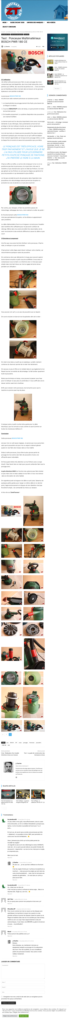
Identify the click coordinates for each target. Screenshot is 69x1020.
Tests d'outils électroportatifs (17, 34)
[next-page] (5, 808)
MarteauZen (50, 136)
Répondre (10, 857)
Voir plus (57, 88)
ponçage (25, 742)
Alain (48, 117)
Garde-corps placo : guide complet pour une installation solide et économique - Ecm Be (56, 143)
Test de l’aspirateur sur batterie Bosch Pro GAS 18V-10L (7, 802)
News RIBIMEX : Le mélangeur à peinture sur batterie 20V (61, 76)
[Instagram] (16, 777)
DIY (16, 742)
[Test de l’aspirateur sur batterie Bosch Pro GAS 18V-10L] (8, 794)
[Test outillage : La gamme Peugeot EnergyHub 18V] (23, 794)
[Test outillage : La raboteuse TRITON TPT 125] (38, 794)
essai (20, 742)
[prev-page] (2, 808)
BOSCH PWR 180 (15, 96)
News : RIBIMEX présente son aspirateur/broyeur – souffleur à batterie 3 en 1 (56, 131)
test (9, 745)
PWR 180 (4, 745)
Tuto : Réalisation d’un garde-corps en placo (56, 147)
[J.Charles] (2, 46)
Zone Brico (26, 34)
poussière (38, 742)
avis (7, 742)
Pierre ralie (50, 122)
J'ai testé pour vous (11, 32)
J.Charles (7, 46)
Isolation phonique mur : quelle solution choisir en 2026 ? (61, 62)
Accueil (3, 32)
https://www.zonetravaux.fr (22, 766)
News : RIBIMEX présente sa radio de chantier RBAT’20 (61, 69)
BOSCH (12, 742)
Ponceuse (31, 742)
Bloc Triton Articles (36, 798)
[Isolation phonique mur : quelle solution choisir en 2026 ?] (50, 62)
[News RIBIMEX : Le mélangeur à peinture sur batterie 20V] (50, 75)
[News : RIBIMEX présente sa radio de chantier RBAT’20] (50, 69)
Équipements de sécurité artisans (56, 127)
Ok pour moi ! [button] (23, 1016)
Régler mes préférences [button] (10, 1016)
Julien (48, 107)
